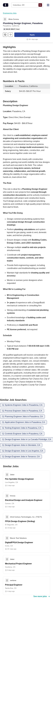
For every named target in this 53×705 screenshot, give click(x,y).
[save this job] (10, 34)
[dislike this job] (5, 34)
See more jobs (40, 596)
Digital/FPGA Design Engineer (19, 542)
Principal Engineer (13, 585)
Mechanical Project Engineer (18, 564)
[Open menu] (48, 5)
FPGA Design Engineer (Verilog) (20, 521)
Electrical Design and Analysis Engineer (23, 500)
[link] (5, 19)
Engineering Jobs (10, 13)
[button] (32, 34)
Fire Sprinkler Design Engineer (19, 479)
